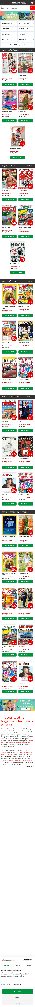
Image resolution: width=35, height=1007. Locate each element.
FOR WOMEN (6, 34)
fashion (17, 760)
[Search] (32, 8)
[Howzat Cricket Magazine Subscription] (25, 331)
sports (22, 760)
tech (32, 760)
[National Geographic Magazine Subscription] (9, 525)
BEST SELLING (23, 29)
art (10, 760)
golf (16, 743)
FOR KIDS (5, 39)
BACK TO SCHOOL (25, 23)
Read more (29, 766)
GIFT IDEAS (22, 39)
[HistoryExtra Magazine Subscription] (9, 367)
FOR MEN (22, 34)
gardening (23, 743)
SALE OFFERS (6, 29)
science (27, 760)
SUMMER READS (7, 23)
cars (12, 760)
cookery (10, 743)
